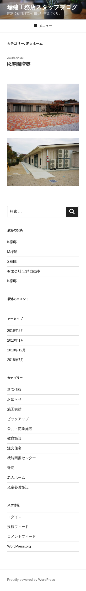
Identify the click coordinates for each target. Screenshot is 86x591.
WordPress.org (19, 546)
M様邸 (12, 252)
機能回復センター (21, 458)
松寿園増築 (19, 64)
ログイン (14, 517)
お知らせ (14, 399)
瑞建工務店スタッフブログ (42, 7)
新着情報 (14, 389)
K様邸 (12, 242)
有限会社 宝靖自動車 (23, 271)
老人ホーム (16, 477)
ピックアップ (18, 419)
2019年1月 (15, 340)
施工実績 (14, 409)
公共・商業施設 (19, 429)
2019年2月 (15, 330)
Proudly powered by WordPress (31, 579)
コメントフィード (21, 536)
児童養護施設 (18, 487)
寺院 (10, 468)
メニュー (45, 26)
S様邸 (12, 261)
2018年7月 (15, 360)
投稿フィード (18, 527)
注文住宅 (14, 448)
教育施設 (14, 438)
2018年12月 (16, 350)
